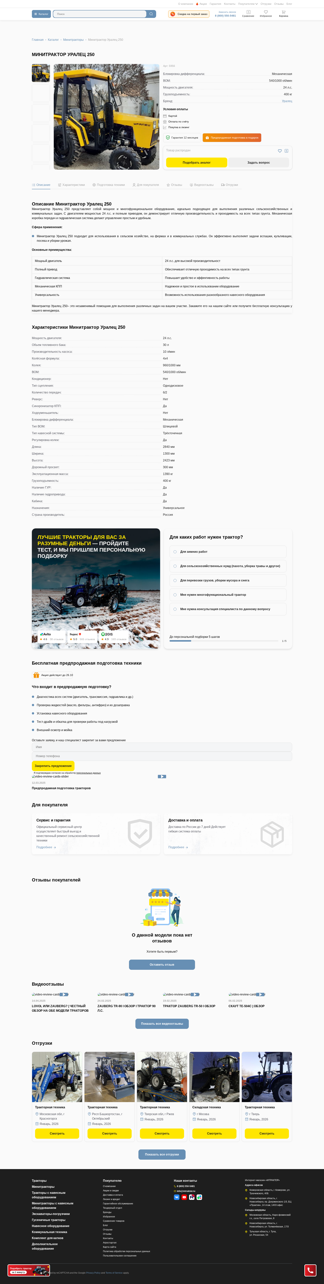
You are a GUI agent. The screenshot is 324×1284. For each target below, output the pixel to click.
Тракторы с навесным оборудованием (48, 1195)
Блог (289, 3)
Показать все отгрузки (162, 1154)
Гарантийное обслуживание (118, 1203)
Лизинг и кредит (111, 1199)
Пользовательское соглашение (120, 1255)
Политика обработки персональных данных (126, 1251)
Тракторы (39, 1180)
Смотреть (57, 1133)
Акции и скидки (111, 1190)
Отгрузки (266, 3)
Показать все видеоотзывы (162, 1023)
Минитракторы (73, 39)
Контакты (229, 3)
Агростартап (110, 1242)
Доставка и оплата (113, 1195)
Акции (203, 3)
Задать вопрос (258, 162)
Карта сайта (109, 1247)
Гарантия (215, 3)
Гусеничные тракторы (48, 1220)
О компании (185, 3)
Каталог (53, 39)
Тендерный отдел (112, 1208)
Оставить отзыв (162, 964)
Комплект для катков (47, 1238)
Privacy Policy (93, 1273)
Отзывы (279, 3)
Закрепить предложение (53, 765)
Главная (38, 39)
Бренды (107, 1212)
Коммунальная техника (49, 1232)
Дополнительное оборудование (45, 1246)
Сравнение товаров (113, 1221)
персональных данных (88, 773)
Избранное (109, 1216)
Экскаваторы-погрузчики (51, 1213)
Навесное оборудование (50, 1226)
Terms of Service (114, 1273)
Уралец (287, 101)
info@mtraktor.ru (186, 1191)
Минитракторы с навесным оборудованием (52, 1205)
